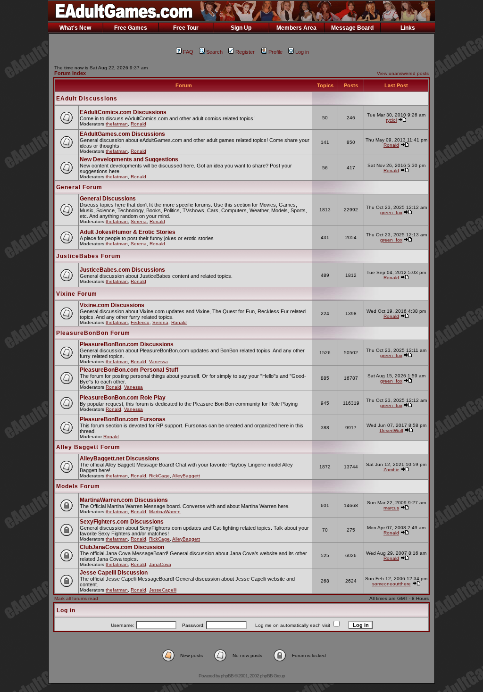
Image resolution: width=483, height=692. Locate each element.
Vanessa (158, 361)
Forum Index (70, 73)
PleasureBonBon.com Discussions (127, 344)
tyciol (391, 120)
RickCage (159, 475)
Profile (275, 52)
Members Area (296, 28)
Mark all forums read (76, 598)
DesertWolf (391, 430)
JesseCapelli (162, 589)
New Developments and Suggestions (129, 159)
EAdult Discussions (86, 98)
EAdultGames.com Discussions (122, 134)
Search (214, 52)
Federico (140, 322)
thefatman (117, 123)
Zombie (391, 469)
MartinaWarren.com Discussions (124, 500)
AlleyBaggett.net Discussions (119, 458)
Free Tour (186, 28)
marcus (391, 507)
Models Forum (78, 486)
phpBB (227, 675)
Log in (302, 52)
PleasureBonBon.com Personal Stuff (129, 370)
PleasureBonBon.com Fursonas (123, 419)
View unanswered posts (403, 73)
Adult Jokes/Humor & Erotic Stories (127, 232)
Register (245, 52)
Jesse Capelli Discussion (114, 572)
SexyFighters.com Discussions (122, 521)
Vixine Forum (76, 294)
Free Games (130, 28)
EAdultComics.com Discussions (123, 112)
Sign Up (241, 28)
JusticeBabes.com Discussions (122, 270)
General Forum (79, 187)
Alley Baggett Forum (88, 447)
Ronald (138, 123)
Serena (139, 221)
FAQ (188, 52)
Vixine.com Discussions (112, 305)
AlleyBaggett (186, 475)
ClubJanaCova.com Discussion (122, 547)
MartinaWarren (165, 511)
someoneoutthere (391, 583)
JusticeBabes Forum (88, 256)
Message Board (352, 28)
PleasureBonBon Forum (93, 333)
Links (407, 28)
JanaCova (160, 564)
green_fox (391, 212)
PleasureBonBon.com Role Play (123, 397)
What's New (75, 28)
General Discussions (108, 198)
